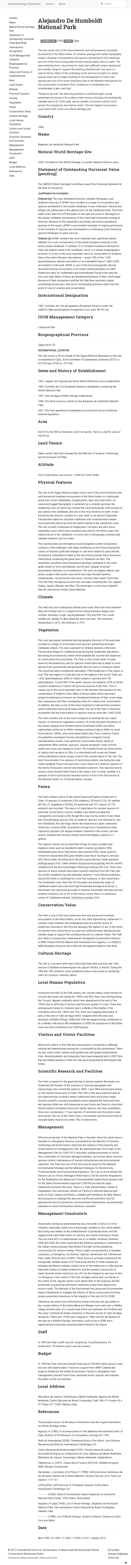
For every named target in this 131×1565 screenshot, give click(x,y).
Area (11, 80)
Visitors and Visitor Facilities (20, 130)
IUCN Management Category (19, 57)
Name (12, 22)
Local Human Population (16, 122)
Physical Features (19, 93)
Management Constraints (16, 151)
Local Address (17, 166)
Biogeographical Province (18, 65)
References (15, 171)
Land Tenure (16, 84)
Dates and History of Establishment (20, 74)
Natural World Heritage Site (22, 28)
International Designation (16, 49)
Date (11, 175)
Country (49, 3)
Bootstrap (52, 1557)
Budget (13, 162)
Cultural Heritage (18, 115)
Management (16, 145)
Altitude (13, 89)
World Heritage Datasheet (24, 4)
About (62, 3)
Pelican (42, 1557)
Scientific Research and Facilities (20, 138)
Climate (13, 98)
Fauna (12, 107)
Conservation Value (20, 111)
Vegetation (15, 102)
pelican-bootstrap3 (29, 1557)
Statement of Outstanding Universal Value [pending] (21, 39)
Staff (12, 157)
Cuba (76, 40)
